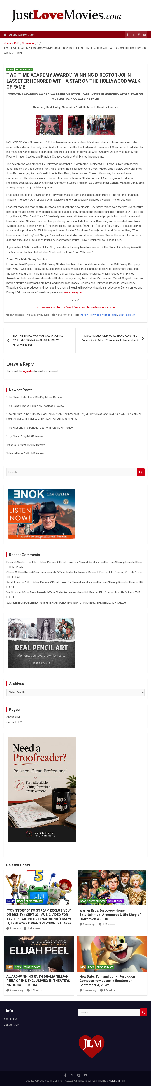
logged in (28, 371)
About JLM (13, 717)
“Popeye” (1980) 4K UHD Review (25, 444)
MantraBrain (117, 1080)
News (10, 69)
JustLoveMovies (40, 314)
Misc (9, 967)
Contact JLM (14, 722)
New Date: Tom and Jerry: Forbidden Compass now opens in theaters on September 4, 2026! (107, 980)
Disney (84, 314)
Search (141, 472)
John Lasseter (126, 314)
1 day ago (15, 928)
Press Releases (24, 69)
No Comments (64, 314)
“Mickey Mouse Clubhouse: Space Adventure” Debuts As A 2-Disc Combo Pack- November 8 (110, 338)
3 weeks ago (90, 990)
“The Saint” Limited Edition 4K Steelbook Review (35, 406)
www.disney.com (74, 292)
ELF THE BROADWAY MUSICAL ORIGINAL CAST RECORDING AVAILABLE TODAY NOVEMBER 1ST (38, 340)
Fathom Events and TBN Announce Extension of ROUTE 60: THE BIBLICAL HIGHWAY (75, 602)
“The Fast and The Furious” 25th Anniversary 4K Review (39, 427)
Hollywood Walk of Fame (103, 314)
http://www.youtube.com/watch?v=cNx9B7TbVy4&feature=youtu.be (75, 307)
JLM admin (13, 602)
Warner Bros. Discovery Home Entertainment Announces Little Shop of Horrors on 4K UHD (110, 914)
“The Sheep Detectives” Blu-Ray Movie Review (34, 397)
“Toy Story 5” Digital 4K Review (24, 436)
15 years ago (17, 314)
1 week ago (89, 924)
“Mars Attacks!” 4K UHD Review (25, 453)
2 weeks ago (17, 990)
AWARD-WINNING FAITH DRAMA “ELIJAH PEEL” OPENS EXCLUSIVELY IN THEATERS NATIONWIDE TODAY (38, 980)
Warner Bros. (115, 901)
